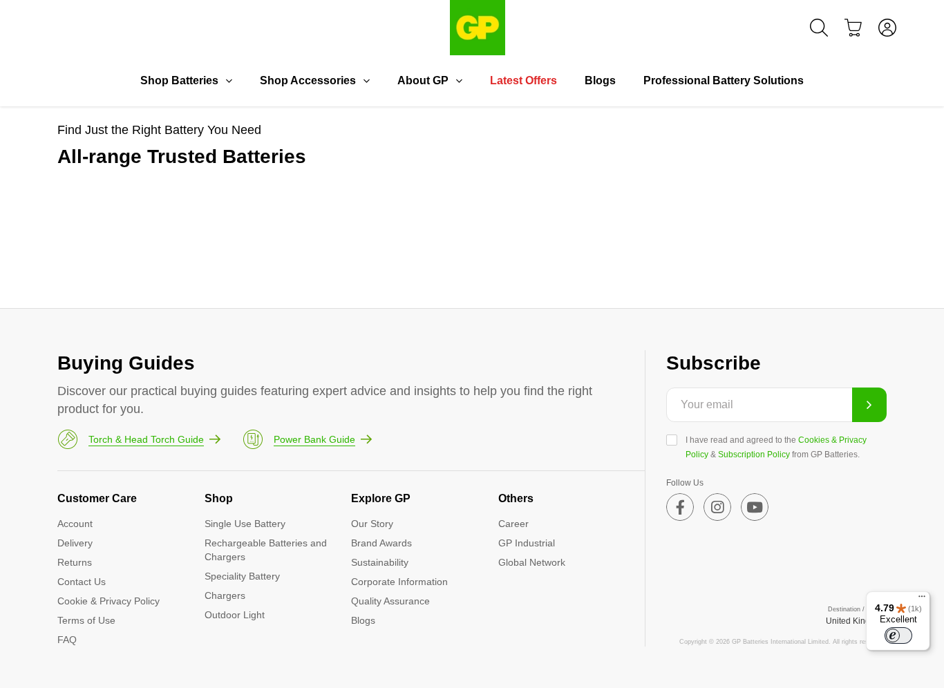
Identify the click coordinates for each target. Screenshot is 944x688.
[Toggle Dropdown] (228, 80)
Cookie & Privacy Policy (108, 600)
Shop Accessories (308, 80)
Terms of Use (86, 620)
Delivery (75, 542)
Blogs (600, 80)
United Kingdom (856, 621)
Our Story (372, 523)
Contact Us (81, 581)
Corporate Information (399, 581)
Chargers (225, 595)
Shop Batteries (179, 80)
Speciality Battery (242, 576)
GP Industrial (526, 542)
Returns (74, 562)
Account (75, 523)
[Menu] (922, 599)
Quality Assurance (390, 600)
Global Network (531, 562)
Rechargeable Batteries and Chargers (266, 549)
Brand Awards (381, 542)
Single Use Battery (245, 523)
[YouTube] (754, 507)
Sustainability (379, 562)
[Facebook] (680, 507)
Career (513, 523)
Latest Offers (523, 80)
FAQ (67, 639)
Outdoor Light (235, 614)
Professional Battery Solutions (723, 80)
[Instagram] (717, 507)
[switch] (898, 635)
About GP (423, 80)
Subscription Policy (754, 454)
